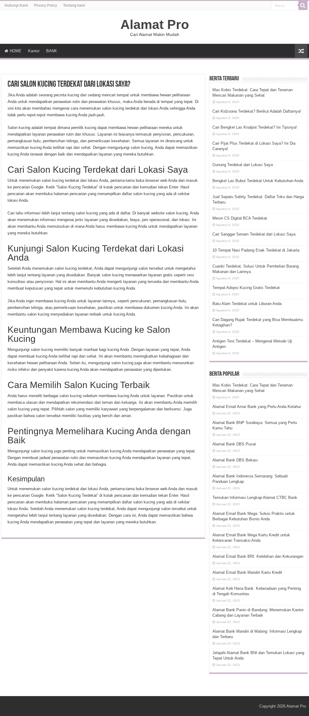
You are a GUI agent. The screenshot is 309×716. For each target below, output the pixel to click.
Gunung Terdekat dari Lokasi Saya (242, 164)
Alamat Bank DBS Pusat (234, 444)
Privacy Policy (45, 5)
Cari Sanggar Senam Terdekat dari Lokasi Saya (253, 234)
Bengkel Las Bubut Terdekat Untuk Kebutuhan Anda (257, 180)
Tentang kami (74, 5)
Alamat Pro (154, 24)
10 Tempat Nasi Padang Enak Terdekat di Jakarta (255, 250)
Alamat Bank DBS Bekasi (235, 460)
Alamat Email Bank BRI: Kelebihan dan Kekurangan (257, 556)
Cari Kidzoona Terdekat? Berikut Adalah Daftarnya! (256, 111)
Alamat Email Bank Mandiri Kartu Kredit (247, 572)
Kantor (34, 51)
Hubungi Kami (16, 5)
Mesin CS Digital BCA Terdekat (239, 218)
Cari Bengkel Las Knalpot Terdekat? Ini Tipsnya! (254, 127)
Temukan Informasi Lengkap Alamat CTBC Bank (254, 497)
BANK (51, 51)
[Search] (302, 5)
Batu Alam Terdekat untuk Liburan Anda (247, 303)
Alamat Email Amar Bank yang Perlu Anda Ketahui (256, 406)
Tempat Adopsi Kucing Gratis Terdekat (246, 287)
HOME (15, 51)
